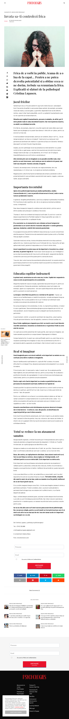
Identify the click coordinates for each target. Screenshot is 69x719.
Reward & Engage (34, 711)
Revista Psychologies (16, 20)
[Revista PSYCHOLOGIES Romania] (34, 3)
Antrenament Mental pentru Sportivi (33, 701)
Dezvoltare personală (18, 12)
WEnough (32, 708)
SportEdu (31, 696)
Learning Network (34, 705)
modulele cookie (19, 707)
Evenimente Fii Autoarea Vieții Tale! (33, 691)
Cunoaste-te (7, 12)
